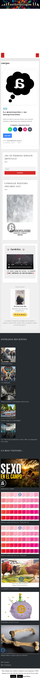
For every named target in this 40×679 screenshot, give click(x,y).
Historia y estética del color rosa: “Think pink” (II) (15, 522)
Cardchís (16, 249)
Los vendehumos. (6, 382)
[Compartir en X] (20, 129)
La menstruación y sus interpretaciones (15, 113)
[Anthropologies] (20, 4)
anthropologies (14, 140)
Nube (5, 108)
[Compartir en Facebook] (15, 129)
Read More (26, 676)
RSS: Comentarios (6, 665)
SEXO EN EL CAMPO (7, 489)
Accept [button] (13, 676)
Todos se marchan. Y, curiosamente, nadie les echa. (15, 401)
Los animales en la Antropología (10, 589)
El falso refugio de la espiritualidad (10, 420)
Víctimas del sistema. (7, 363)
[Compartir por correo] (30, 129)
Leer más (8, 136)
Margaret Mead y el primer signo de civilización (14, 655)
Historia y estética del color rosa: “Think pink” (14, 555)
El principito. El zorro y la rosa (9, 622)
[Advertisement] (20, 30)
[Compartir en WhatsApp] (10, 129)
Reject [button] (20, 676)
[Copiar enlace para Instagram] (25, 129)
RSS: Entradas (5, 662)
